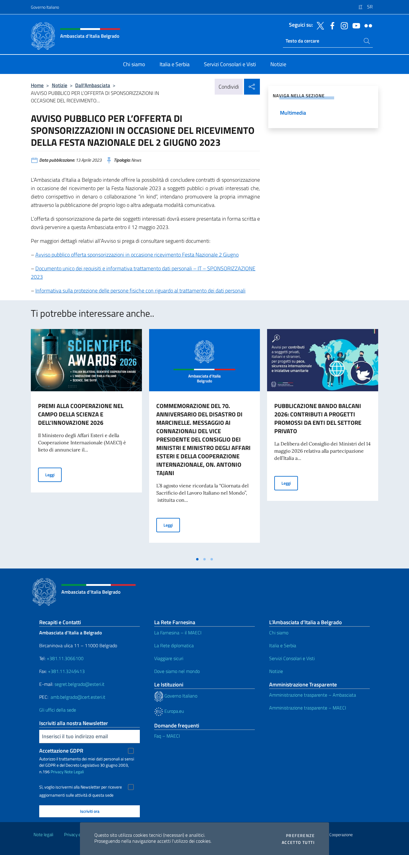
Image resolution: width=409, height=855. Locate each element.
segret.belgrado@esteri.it (79, 684)
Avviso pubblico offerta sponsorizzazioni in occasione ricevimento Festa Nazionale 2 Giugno (137, 255)
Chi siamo (278, 632)
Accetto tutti (298, 842)
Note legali (43, 834)
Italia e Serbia (282, 645)
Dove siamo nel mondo (177, 671)
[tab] (197, 559)
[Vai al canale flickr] (367, 25)
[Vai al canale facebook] (331, 25)
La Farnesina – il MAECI (178, 632)
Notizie (59, 85)
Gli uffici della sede (57, 709)
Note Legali (74, 771)
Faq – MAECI (167, 735)
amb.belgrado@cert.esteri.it (78, 697)
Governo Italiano (45, 7)
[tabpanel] (86, 441)
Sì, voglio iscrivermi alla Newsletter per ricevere (80, 787)
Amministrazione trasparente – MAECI (307, 707)
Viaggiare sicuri (168, 658)
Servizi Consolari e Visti (292, 658)
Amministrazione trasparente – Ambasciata (312, 694)
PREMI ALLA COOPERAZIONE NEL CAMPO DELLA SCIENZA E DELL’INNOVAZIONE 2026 (80, 414)
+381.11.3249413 (66, 671)
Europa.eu (173, 711)
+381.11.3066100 (65, 658)
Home (37, 85)
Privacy (57, 771)
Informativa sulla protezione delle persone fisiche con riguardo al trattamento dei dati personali (140, 290)
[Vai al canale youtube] (355, 25)
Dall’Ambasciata (92, 85)
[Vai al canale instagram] (343, 25)
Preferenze (300, 835)
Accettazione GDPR (61, 751)
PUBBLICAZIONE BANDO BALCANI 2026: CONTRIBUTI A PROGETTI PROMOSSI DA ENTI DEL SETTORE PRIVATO (317, 418)
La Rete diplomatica (174, 645)
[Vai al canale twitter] (319, 25)
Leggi (53, 474)
